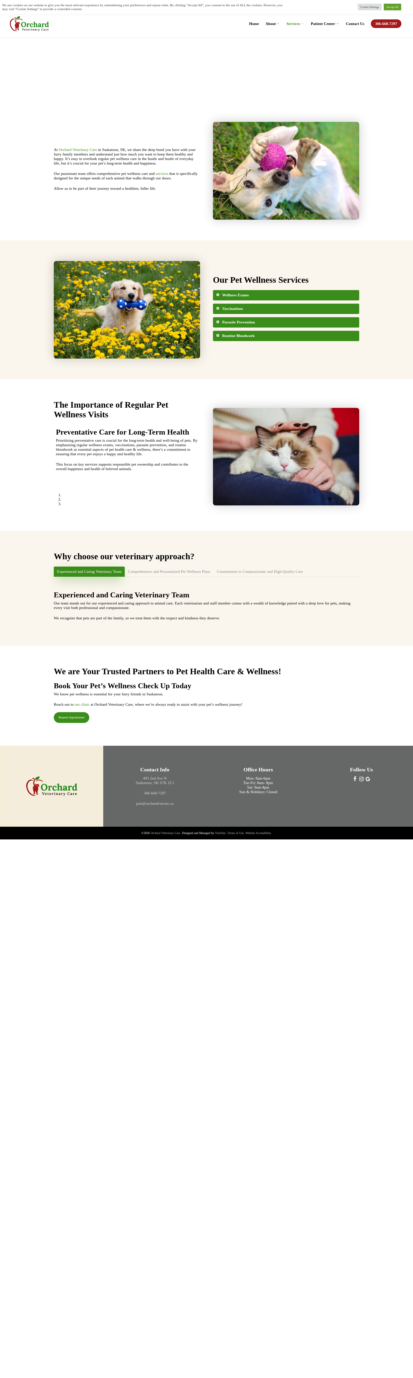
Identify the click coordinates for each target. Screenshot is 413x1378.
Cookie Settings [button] (369, 7)
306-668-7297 (155, 793)
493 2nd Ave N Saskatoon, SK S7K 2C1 (155, 780)
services (162, 173)
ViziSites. (221, 833)
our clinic (82, 704)
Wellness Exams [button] (235, 295)
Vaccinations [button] (232, 308)
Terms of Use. (236, 833)
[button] (89, 572)
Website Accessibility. (258, 833)
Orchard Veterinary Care (78, 150)
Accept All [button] (392, 7)
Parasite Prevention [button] (238, 322)
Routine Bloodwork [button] (238, 336)
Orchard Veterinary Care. (166, 833)
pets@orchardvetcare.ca (155, 803)
